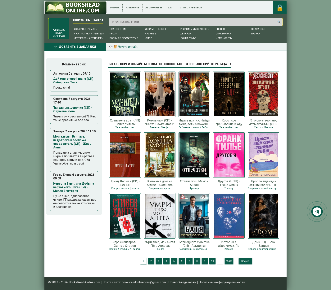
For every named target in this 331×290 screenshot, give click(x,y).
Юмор (148, 38)
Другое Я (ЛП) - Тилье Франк (229, 182)
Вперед (245, 261)
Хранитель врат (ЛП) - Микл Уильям (125, 122)
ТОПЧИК (115, 7)
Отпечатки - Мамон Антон (194, 182)
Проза (113, 33)
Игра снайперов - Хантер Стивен (125, 243)
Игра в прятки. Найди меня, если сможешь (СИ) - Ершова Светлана (194, 122)
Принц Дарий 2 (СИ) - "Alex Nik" (125, 182)
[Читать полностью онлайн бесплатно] (75, 7)
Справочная (223, 33)
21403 (229, 261)
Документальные (156, 29)
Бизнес (220, 29)
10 (212, 261)
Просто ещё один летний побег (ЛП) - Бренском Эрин (263, 182)
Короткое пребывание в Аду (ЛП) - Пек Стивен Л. (229, 122)
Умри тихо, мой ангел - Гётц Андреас (159, 243)
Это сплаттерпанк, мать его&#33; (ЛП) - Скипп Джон (263, 122)
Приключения (118, 29)
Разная (255, 33)
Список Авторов (191, 7)
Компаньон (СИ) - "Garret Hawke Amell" (159, 122)
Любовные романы (85, 29)
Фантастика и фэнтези (89, 33)
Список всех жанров (59, 32)
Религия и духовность (194, 29)
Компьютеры (224, 38)
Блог (171, 7)
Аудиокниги (153, 7)
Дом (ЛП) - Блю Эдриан (263, 243)
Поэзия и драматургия (124, 38)
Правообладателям (182, 282)
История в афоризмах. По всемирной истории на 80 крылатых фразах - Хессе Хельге (228, 243)
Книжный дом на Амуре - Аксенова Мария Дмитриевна (159, 182)
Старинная (258, 29)
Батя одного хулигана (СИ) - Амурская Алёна (194, 243)
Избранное (132, 7)
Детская (185, 33)
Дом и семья (188, 38)
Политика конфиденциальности (222, 282)
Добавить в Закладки (77, 47)
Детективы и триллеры (88, 38)
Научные (150, 33)
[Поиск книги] (279, 22)
